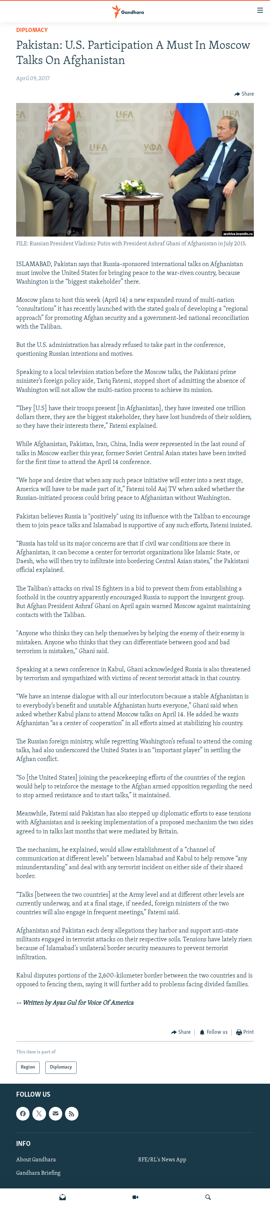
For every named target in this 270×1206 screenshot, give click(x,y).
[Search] (208, 1197)
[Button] (244, 94)
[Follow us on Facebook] (23, 1113)
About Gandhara (36, 1160)
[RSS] (71, 1113)
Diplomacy (32, 30)
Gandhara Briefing (38, 1173)
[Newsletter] (62, 1197)
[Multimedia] (135, 1197)
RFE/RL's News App (162, 1160)
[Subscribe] (55, 1113)
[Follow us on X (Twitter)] (39, 1113)
